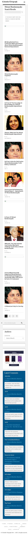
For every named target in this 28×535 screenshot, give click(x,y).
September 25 (8, 138)
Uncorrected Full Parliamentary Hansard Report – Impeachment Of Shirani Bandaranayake (14, 191)
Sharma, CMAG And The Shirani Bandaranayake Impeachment (14, 133)
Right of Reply (13, 526)
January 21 (7, 310)
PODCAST (10, 523)
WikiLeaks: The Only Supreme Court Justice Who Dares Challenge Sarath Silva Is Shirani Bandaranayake (14, 246)
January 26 (7, 222)
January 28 (7, 196)
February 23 (7, 111)
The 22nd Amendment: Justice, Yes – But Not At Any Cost (13, 427)
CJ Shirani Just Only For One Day (14, 306)
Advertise (16, 529)
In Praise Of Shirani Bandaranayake (10, 218)
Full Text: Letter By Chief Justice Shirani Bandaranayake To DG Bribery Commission (14, 163)
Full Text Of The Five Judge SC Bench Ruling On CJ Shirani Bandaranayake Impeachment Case (13, 105)
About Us (17, 523)
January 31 (7, 283)
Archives (7, 335)
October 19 (7, 50)
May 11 (6, 168)
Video (4, 523)
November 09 (8, 252)
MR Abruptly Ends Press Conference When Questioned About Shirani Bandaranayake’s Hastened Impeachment (14, 44)
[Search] (22, 12)
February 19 (7, 79)
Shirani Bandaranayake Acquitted (11, 75)
